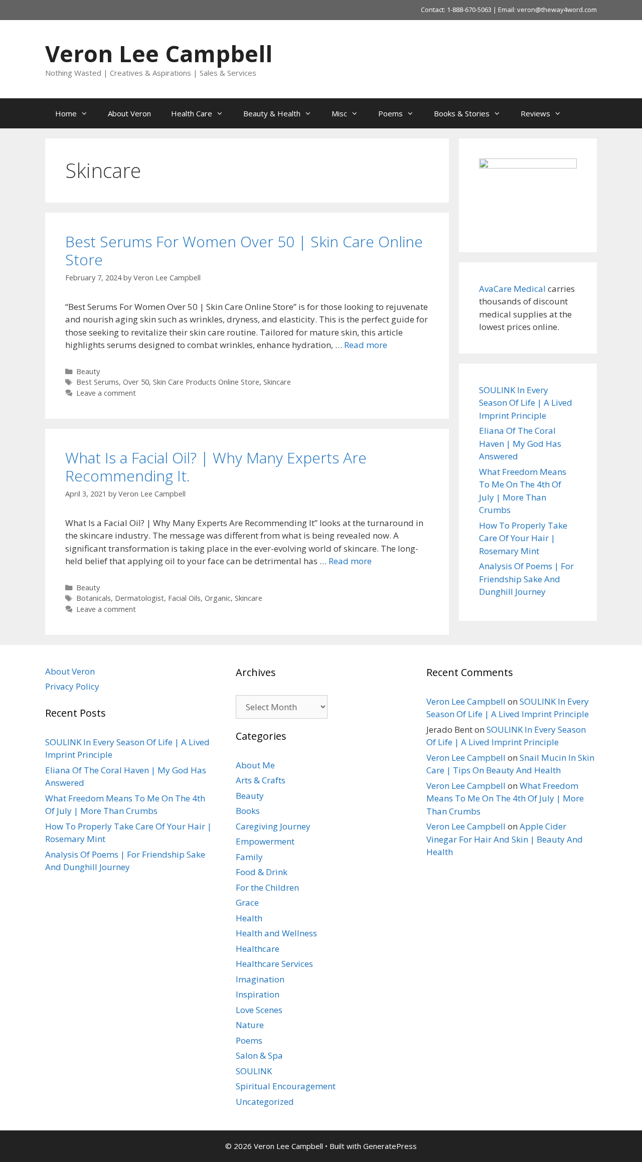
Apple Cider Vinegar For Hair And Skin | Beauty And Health (504, 839)
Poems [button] (390, 113)
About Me (255, 765)
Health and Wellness (276, 933)
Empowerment (265, 841)
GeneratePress (390, 1146)
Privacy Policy (72, 686)
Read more (365, 345)
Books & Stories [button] (462, 113)
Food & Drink (261, 872)
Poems (249, 1040)
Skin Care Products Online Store (206, 382)
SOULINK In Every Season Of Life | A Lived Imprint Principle (525, 402)
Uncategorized (265, 1101)
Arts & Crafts (260, 780)
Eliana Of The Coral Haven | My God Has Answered (520, 443)
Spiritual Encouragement (286, 1086)
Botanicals (93, 598)
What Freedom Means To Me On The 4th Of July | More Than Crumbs (505, 798)
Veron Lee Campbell (158, 53)
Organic (218, 598)
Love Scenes (259, 1010)
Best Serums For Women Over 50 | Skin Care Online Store (244, 250)
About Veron (129, 113)
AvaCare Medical (512, 288)
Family (249, 857)
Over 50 (136, 382)
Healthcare (257, 948)
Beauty (88, 371)
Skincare (277, 382)
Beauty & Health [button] (271, 113)
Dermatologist (139, 598)
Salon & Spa (259, 1055)
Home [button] (66, 113)
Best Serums (97, 382)
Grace (247, 902)
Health (249, 918)
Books (248, 810)
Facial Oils (184, 598)
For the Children (267, 887)
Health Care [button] (191, 113)
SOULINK (254, 1071)
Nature (250, 1025)
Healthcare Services (274, 963)
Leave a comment (106, 393)
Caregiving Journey (273, 826)
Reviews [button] (535, 113)
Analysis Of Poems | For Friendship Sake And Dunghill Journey (526, 578)
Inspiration (257, 994)
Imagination (260, 979)
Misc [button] (339, 113)
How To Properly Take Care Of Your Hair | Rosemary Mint (523, 538)
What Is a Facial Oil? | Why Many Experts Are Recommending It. (216, 466)
